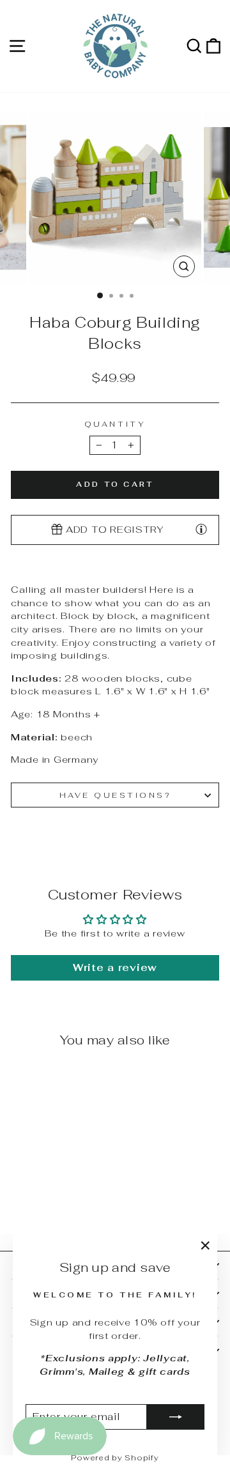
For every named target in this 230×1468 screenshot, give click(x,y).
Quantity (115, 424)
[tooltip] (201, 529)
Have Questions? (115, 795)
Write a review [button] (115, 967)
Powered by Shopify (114, 1458)
